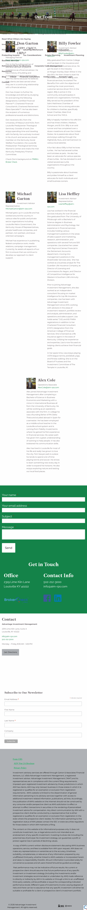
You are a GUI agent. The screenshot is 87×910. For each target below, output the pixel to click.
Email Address (11, 699)
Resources (7, 71)
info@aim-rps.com (9, 636)
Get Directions (10, 652)
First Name (9, 710)
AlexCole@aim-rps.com (48, 387)
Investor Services (10, 44)
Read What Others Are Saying (16, 39)
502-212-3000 (7, 639)
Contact (5, 82)
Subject (20, 516)
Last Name (10, 721)
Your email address (28, 505)
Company (8, 731)
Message (21, 527)
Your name (23, 495)
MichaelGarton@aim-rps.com (19, 209)
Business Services (10, 60)
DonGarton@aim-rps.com (17, 60)
